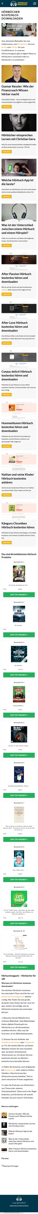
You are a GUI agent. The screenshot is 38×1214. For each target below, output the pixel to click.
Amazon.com (10, 1070)
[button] (2, 4)
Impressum (14, 1206)
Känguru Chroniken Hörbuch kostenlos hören (18, 525)
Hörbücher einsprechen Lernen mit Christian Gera (18, 137)
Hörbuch (5, 290)
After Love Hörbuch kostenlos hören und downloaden (15, 326)
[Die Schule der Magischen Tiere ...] (19, 574)
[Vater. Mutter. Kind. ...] (19, 858)
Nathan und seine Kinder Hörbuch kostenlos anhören (18, 478)
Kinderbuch (23, 44)
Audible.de (6, 1042)
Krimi (4, 47)
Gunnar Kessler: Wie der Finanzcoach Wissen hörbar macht (18, 90)
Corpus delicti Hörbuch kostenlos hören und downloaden (17, 375)
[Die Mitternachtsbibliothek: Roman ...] (19, 774)
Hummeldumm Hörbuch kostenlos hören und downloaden (17, 427)
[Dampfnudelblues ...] (19, 694)
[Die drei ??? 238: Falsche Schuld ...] (19, 734)
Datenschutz (23, 1206)
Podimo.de (29, 1042)
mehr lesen (6, 106)
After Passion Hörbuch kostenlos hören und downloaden (16, 277)
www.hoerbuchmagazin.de (13, 996)
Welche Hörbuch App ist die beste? (17, 182)
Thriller (14, 47)
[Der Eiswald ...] (19, 614)
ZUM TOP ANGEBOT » (19, 595)
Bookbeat (16, 1042)
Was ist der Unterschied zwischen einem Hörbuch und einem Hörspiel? (18, 228)
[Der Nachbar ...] (19, 654)
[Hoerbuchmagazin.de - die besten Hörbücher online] (19, 3)
